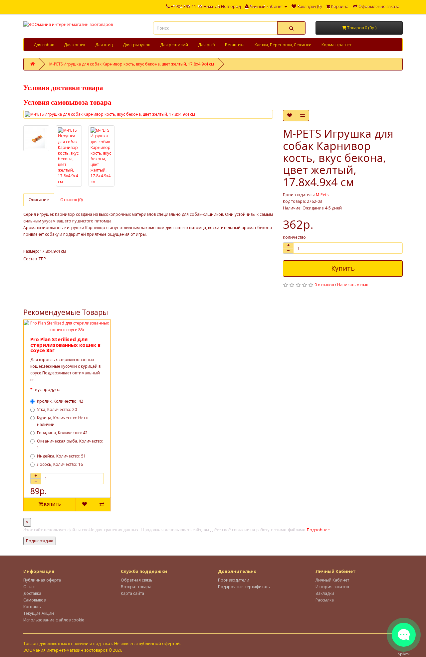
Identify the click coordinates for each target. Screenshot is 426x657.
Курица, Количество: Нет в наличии (62, 421)
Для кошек (74, 45)
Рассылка (325, 600)
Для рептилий (174, 45)
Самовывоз (34, 600)
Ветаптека (235, 45)
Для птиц (104, 45)
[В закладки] (289, 115)
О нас (29, 587)
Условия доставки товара (63, 88)
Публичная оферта (42, 580)
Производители (233, 580)
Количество (294, 237)
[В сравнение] (302, 115)
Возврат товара (136, 587)
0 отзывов (324, 285)
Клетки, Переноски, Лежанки (283, 45)
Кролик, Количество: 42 (60, 401)
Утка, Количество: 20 (57, 409)
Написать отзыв (352, 285)
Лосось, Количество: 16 (60, 464)
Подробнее (318, 530)
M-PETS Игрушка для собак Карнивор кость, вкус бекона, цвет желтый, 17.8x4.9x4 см (131, 64)
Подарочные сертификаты (244, 587)
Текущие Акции (38, 613)
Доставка (32, 593)
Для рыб (206, 45)
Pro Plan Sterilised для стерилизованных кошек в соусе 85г (65, 344)
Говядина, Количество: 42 (62, 433)
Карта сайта (132, 593)
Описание (39, 199)
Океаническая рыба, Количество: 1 (70, 444)
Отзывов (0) (71, 199)
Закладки (325, 593)
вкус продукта (47, 389)
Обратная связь (136, 580)
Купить (343, 268)
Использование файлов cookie (53, 620)
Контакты (32, 606)
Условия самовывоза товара (67, 102)
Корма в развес (336, 45)
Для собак (44, 45)
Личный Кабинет (332, 580)
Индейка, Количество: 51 (61, 456)
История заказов (332, 587)
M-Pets (322, 194)
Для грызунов (136, 45)
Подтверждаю (39, 541)
